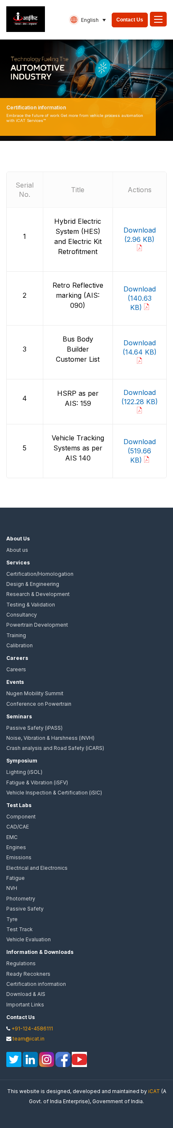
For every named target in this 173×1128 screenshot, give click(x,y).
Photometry (20, 898)
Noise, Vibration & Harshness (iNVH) (50, 738)
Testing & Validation (30, 604)
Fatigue (15, 878)
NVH (11, 888)
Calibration (19, 645)
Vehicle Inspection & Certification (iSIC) (54, 792)
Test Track (19, 929)
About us (17, 550)
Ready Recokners (28, 974)
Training (16, 635)
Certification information (36, 984)
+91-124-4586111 (32, 1028)
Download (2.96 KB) (139, 235)
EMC (12, 837)
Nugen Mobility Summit (34, 693)
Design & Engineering (32, 584)
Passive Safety (25, 909)
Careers (16, 669)
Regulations (21, 963)
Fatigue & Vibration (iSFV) (37, 782)
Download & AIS (25, 994)
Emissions (18, 857)
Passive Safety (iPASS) (34, 728)
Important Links (25, 1004)
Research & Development (38, 594)
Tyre (12, 919)
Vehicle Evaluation (28, 939)
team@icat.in (29, 1038)
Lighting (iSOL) (24, 772)
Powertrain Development (37, 625)
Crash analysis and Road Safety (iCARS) (55, 748)
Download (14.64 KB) (140, 347)
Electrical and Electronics (37, 868)
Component (21, 816)
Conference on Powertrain (38, 704)
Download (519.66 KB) (139, 450)
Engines (16, 847)
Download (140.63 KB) (139, 298)
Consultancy (21, 615)
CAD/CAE (17, 826)
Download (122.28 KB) (139, 397)
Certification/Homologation (39, 574)
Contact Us (129, 20)
